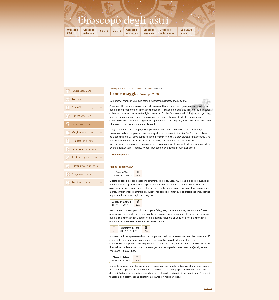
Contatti (208, 288)
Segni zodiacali (137, 89)
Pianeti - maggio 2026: (121, 166)
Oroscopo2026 (72, 31)
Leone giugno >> (119, 154)
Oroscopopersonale (149, 31)
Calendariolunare (186, 31)
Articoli (104, 31)
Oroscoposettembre (88, 31)
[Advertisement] (139, 61)
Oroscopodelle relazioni (167, 31)
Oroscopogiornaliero (132, 31)
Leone (150, 89)
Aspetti (117, 31)
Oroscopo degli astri (123, 20)
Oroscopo (114, 89)
